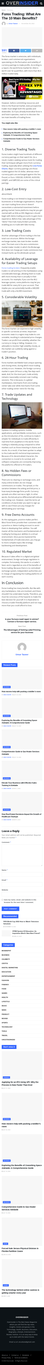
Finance (5, 984)
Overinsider (10, 1361)
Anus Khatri (7, 694)
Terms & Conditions (21, 1358)
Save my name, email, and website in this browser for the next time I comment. (20, 901)
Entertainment (8, 976)
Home (4, 10)
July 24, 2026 (17, 694)
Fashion (5, 980)
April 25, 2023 (17, 936)
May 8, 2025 (16, 819)
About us (5, 1355)
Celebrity (6, 959)
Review (5, 1018)
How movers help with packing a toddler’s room (22, 129)
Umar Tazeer (13, 23)
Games (4, 993)
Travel (5, 1035)
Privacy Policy (6, 1358)
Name (5, 870)
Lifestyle (6, 1001)
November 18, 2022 (10, 926)
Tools (4, 1031)
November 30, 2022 (27, 23)
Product (5, 1014)
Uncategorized (8, 1040)
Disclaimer (25, 1355)
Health (5, 997)
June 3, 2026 (6, 1296)
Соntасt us (15, 1355)
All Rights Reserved (21, 1361)
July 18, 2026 (17, 726)
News (4, 1010)
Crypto (5, 963)
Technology (7, 1027)
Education (6, 972)
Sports (5, 1023)
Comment (6, 842)
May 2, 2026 (16, 788)
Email (5, 880)
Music (4, 1006)
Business (10, 10)
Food (4, 989)
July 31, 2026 (6, 1088)
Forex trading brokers (11, 268)
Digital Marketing (10, 968)
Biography (6, 951)
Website (5, 890)
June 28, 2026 (7, 1254)
